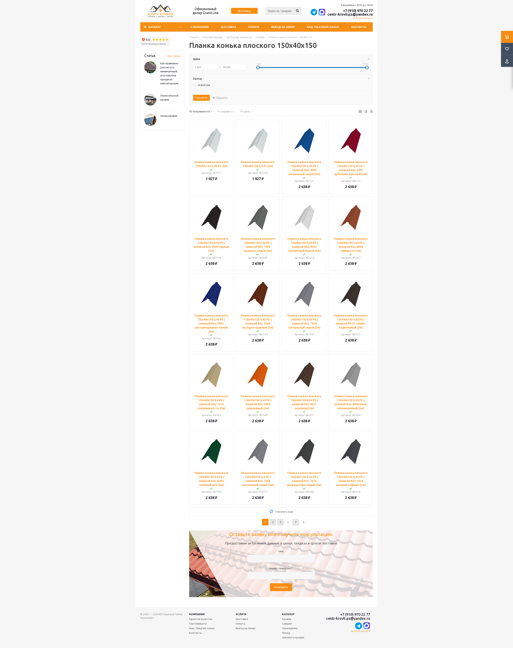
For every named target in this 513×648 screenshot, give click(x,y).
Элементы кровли (293, 637)
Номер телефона (281, 568)
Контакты (358, 26)
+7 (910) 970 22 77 (358, 10)
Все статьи (174, 56)
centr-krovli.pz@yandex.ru (350, 14)
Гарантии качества (200, 619)
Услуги (241, 614)
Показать (201, 97)
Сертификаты (198, 623)
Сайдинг (287, 623)
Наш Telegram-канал (323, 26)
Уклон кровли (168, 115)
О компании (199, 26)
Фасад (286, 632)
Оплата (253, 26)
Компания (197, 614)
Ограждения (290, 628)
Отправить (281, 587)
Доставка (228, 26)
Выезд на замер (283, 26)
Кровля (286, 619)
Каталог (288, 614)
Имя (281, 551)
